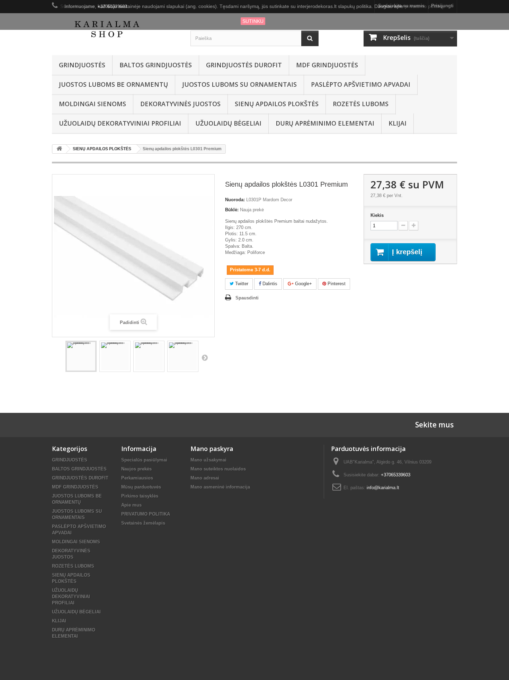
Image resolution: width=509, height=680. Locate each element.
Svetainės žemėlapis (143, 523)
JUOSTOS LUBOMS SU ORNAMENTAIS (239, 84)
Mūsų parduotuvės (141, 487)
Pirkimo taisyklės (139, 496)
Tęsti (204, 357)
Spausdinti (247, 297)
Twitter (241, 283)
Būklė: (232, 209)
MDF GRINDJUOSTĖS (327, 65)
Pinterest (336, 283)
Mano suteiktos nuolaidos (218, 468)
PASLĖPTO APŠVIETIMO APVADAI (360, 84)
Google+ (303, 283)
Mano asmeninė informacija (220, 487)
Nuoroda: (235, 199)
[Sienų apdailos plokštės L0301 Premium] (81, 356)
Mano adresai (204, 478)
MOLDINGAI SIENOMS (92, 104)
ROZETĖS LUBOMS (361, 104)
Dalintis (269, 283)
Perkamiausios (137, 478)
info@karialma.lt (383, 487)
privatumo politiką (424, 6)
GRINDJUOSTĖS (82, 65)
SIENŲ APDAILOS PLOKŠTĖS (277, 104)
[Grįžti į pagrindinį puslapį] (59, 149)
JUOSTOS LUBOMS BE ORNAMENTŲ (113, 84)
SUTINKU (253, 21)
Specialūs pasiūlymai (144, 459)
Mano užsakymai (208, 459)
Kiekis (377, 215)
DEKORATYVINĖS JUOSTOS (180, 104)
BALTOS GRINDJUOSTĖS (155, 65)
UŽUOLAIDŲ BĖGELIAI (228, 123)
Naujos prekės (136, 468)
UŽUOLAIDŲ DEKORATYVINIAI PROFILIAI (120, 123)
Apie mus (131, 505)
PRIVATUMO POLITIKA (145, 514)
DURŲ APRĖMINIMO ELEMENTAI (325, 123)
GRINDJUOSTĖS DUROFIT (244, 65)
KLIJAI (398, 123)
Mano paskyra (211, 448)
